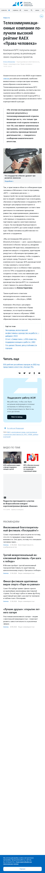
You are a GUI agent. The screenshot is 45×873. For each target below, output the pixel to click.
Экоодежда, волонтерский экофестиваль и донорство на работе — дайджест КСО (22, 333)
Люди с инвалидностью (11, 64)
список (6, 79)
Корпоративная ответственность (28, 62)
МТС (25, 434)
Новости (6, 18)
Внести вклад (16, 417)
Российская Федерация (15, 428)
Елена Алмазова (9, 62)
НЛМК (30, 434)
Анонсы (6, 545)
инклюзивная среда (18, 432)
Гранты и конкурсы (17, 509)
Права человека (26, 64)
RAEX (9, 432)
